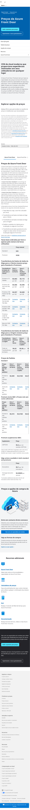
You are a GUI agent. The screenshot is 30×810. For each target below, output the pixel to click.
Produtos (4, 698)
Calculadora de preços (8, 585)
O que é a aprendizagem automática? (9, 773)
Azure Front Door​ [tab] (10, 157)
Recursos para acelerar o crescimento (9, 720)
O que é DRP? (4, 785)
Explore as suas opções (7, 547)
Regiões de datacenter (6, 684)
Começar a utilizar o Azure (7, 679)
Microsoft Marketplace (6, 737)
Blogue (3, 749)
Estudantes (4, 754)
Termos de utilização (21, 798)
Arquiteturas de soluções (7, 722)
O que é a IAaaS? (5, 778)
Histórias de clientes (6, 691)
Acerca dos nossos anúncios (15, 800)
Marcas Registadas (5, 800)
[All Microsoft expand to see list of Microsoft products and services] (2, 2)
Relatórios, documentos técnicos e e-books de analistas (13, 759)
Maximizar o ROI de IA (6, 710)
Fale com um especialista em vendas (15, 532)
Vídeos (3, 761)
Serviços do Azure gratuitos (7, 703)
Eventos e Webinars (6, 756)
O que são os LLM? (5, 780)
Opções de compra (6, 48)
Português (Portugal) (8, 790)
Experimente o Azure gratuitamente (12, 33)
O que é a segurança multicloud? (8, 771)
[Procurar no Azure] (5, 2)
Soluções (3, 717)
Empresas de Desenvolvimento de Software (10, 734)
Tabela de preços (5, 45)
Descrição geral (5, 41)
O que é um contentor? (6, 783)
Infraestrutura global (6, 681)
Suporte (3, 725)
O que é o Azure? (5, 676)
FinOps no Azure (5, 708)
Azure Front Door (5, 55)
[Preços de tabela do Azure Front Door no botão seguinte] (27, 157)
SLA (2, 603)
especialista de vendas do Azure (18, 133)
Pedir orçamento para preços (10, 29)
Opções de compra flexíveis (7, 705)
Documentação (6, 619)
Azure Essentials (5, 688)
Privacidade (14, 798)
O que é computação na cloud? (8, 768)
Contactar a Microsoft (6, 798)
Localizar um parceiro (6, 739)
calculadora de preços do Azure (19, 130)
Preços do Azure (5, 700)
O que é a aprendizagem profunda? (9, 775)
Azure (3, 5)
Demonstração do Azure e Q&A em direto (10, 727)
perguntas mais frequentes (21, 136)
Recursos (3, 51)
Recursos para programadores (8, 751)
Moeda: (3, 144)
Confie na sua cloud (6, 686)
